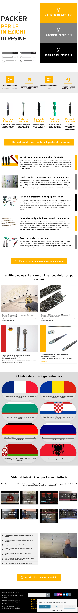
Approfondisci (5, 321)
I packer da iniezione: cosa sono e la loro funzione (44, 177)
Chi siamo (34, 601)
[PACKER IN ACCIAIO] (58, 10)
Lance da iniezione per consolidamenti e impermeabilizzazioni (54, 355)
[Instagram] (58, 594)
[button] (19, 12)
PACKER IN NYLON (58, 35)
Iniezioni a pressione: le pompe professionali (42, 196)
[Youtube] (61, 594)
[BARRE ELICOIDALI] (58, 50)
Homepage (34, 599)
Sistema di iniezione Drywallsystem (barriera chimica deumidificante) (17, 316)
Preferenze (70, 606)
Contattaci (34, 608)
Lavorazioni (34, 605)
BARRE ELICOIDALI (58, 55)
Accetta (44, 606)
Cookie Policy (55, 610)
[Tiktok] (69, 594)
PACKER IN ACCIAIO (58, 15)
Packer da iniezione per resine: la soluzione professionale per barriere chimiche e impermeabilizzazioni (16, 357)
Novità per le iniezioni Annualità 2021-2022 (41, 157)
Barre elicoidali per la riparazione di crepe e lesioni (45, 218)
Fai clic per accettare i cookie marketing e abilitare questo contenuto (9, 497)
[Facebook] (55, 594)
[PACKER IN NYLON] (58, 30)
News (33, 606)
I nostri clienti (35, 603)
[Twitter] (67, 594)
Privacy (60, 610)
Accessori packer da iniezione (34, 238)
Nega (57, 606)
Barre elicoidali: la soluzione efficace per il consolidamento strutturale (55, 316)
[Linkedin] (64, 594)
